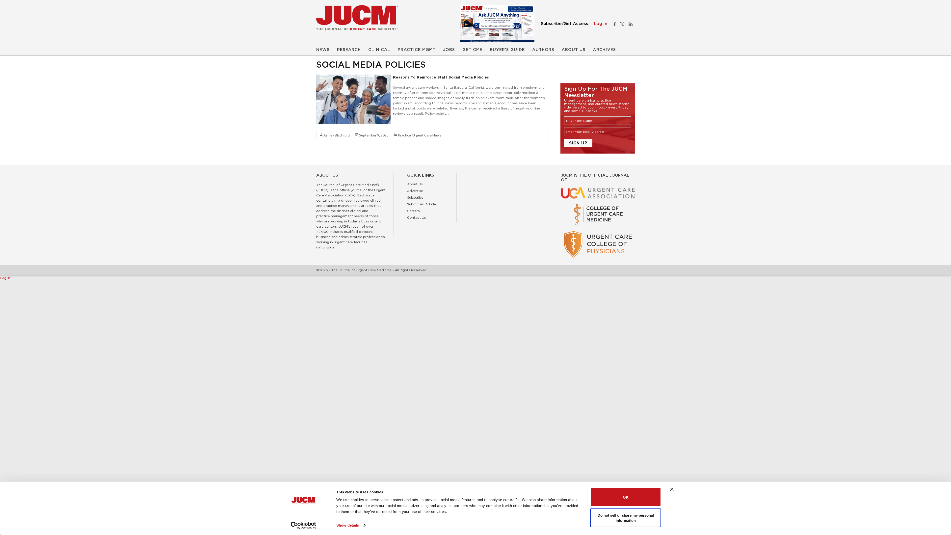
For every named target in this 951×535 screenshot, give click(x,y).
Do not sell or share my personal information (626, 517)
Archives (604, 50)
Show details (347, 525)
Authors (543, 50)
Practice (404, 135)
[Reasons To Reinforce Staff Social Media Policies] (353, 77)
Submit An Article (421, 204)
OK (626, 497)
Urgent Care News (426, 135)
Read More (402, 122)
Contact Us (416, 217)
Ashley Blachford (336, 135)
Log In (600, 24)
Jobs (449, 50)
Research (349, 50)
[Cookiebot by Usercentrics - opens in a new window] (303, 525)
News (323, 50)
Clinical (379, 50)
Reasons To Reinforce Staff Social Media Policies (441, 77)
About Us (573, 50)
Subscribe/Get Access (564, 24)
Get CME (472, 50)
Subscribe (415, 197)
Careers (413, 211)
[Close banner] (672, 489)
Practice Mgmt (417, 50)
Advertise (415, 190)
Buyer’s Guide (507, 50)
